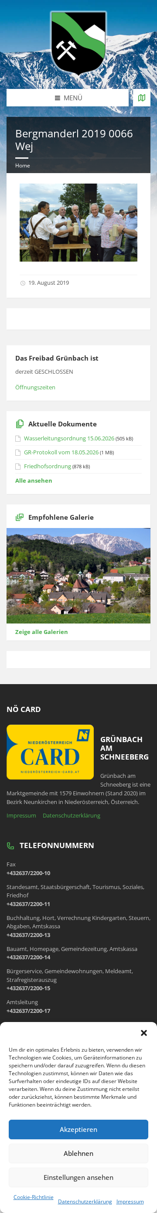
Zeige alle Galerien (41, 632)
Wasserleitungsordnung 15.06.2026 (69, 438)
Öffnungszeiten (35, 387)
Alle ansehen (33, 480)
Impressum (130, 1201)
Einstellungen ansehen (78, 1177)
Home (22, 165)
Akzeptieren (78, 1129)
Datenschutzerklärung (85, 1201)
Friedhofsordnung (47, 466)
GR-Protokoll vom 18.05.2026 (61, 452)
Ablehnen (78, 1153)
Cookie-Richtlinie (34, 1197)
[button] (144, 1033)
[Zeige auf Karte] (141, 97)
